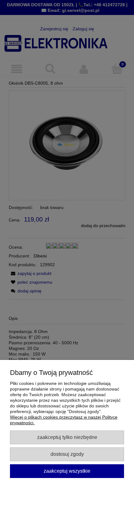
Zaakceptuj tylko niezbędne (67, 437)
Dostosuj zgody (67, 454)
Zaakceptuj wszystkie (67, 471)
